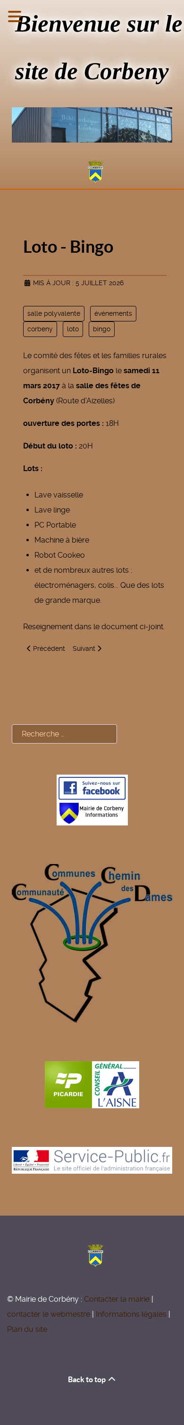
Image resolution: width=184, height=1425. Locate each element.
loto (73, 329)
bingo (101, 329)
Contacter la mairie (117, 1299)
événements (113, 313)
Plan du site (27, 1329)
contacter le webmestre (48, 1314)
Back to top (87, 1379)
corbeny (40, 329)
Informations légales (131, 1314)
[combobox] (64, 734)
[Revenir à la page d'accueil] (92, 172)
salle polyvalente (53, 313)
